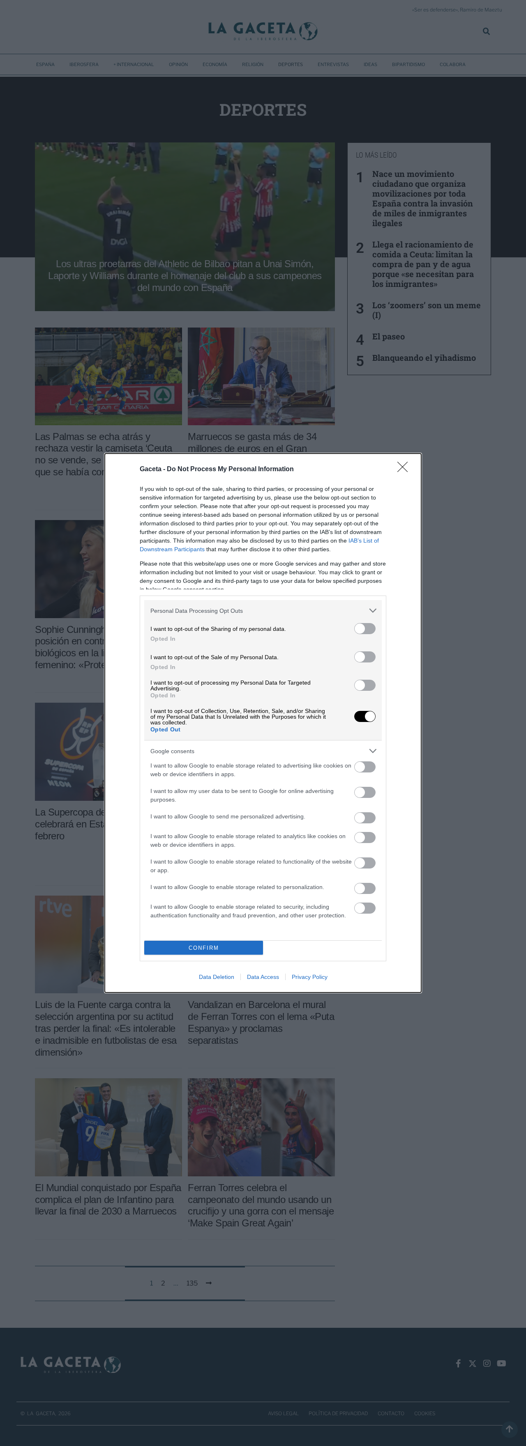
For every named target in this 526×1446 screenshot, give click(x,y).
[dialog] (263, 723)
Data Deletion (216, 977)
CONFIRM (204, 948)
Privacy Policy (310, 977)
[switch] (365, 628)
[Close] (405, 469)
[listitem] (263, 610)
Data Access (263, 977)
